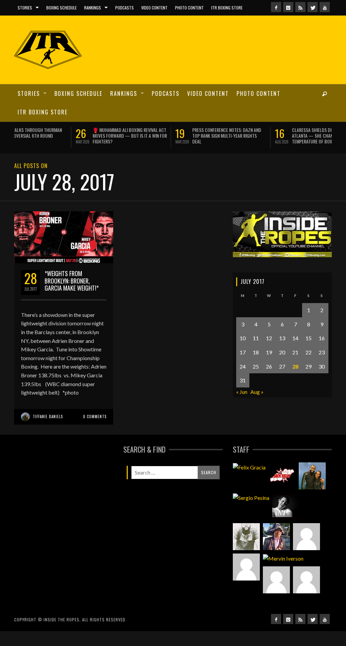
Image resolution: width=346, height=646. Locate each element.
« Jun (241, 390)
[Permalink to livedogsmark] (306, 578)
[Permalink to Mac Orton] (276, 578)
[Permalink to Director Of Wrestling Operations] (306, 535)
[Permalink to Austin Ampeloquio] (246, 566)
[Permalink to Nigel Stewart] (246, 535)
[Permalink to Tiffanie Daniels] (312, 475)
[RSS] (300, 7)
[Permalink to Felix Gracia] (249, 466)
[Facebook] (276, 7)
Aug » (257, 390)
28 (295, 365)
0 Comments (94, 415)
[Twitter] (312, 7)
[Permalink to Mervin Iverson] (283, 557)
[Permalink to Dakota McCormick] (285, 505)
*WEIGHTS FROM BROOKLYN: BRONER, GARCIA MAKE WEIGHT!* (72, 279)
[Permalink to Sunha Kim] (276, 535)
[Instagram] (288, 7)
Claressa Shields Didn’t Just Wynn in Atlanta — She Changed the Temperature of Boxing (267, 135)
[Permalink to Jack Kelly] (282, 475)
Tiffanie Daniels (48, 415)
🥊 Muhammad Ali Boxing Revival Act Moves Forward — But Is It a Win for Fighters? (68, 135)
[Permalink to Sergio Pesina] (251, 497)
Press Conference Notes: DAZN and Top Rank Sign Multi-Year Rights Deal (165, 135)
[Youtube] (325, 7)
